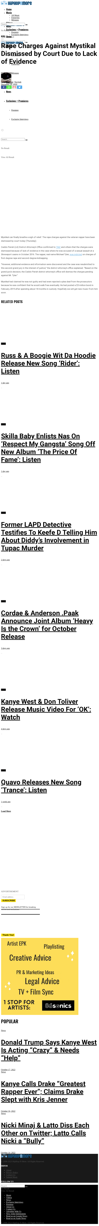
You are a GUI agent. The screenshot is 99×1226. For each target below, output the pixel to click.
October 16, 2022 (8, 1111)
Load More (6, 811)
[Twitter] (19, 87)
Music (9, 12)
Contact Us (10, 1175)
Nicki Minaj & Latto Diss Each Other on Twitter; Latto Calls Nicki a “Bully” (45, 1133)
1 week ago (5, 802)
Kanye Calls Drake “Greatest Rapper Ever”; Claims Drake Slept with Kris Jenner (43, 1091)
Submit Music (12, 1177)
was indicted (76, 254)
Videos (9, 1197)
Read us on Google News (16, 1216)
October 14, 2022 (8, 1153)
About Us (10, 1207)
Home (9, 9)
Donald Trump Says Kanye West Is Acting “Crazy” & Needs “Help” (49, 1050)
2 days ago (5, 560)
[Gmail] (14, 87)
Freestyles (15, 18)
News (3, 36)
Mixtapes (15, 20)
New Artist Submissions (16, 1214)
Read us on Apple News (16, 1218)
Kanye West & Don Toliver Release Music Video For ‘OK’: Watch (46, 709)
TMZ (58, 247)
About (8, 1170)
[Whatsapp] (9, 87)
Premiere (15, 32)
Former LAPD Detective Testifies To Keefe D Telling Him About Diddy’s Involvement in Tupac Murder (49, 536)
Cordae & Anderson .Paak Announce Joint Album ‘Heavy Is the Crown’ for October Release (47, 624)
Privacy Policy (12, 1172)
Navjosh (17, 82)
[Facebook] (3, 87)
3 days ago (5, 648)
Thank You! (8, 935)
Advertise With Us (13, 1211)
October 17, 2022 (8, 1070)
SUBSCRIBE (8, 900)
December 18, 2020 (9, 84)
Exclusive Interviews (19, 35)
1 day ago (5, 383)
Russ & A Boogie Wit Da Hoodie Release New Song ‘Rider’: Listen (48, 363)
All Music (15, 15)
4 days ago (5, 729)
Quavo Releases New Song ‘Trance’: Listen (41, 786)
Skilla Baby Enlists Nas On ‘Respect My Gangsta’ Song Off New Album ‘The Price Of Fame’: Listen (48, 448)
